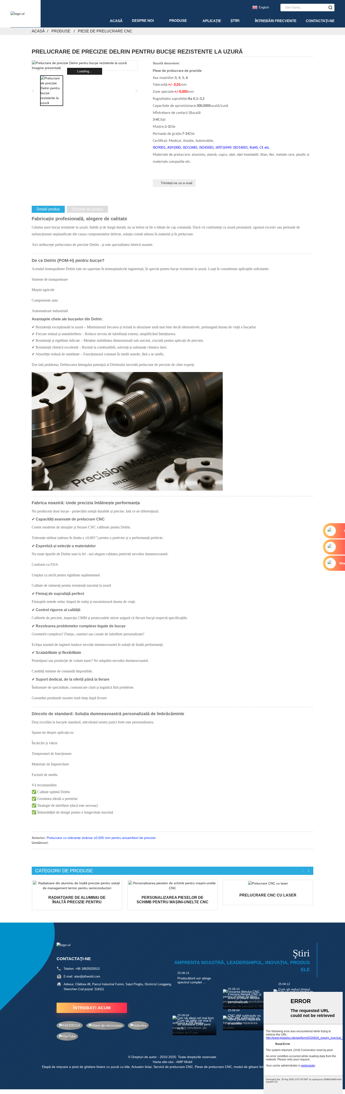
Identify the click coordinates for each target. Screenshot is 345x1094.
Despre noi (143, 21)
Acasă (116, 21)
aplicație (212, 21)
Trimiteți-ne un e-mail (176, 183)
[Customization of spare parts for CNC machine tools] (172, 886)
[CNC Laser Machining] (268, 883)
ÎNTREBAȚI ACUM (92, 1007)
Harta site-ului (163, 1062)
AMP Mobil (184, 1062)
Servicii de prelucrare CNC (173, 1067)
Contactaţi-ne (320, 21)
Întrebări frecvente (275, 21)
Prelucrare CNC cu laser (267, 895)
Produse (178, 21)
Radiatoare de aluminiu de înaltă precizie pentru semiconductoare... (77, 900)
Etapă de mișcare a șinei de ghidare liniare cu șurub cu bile (86, 1067)
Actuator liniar (141, 1067)
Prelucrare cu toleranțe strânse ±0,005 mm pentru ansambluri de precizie (101, 838)
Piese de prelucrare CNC (105, 31)
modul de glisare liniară (251, 1067)
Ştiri (234, 21)
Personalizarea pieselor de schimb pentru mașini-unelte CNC (172, 900)
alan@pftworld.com (87, 976)
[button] (136, 90)
